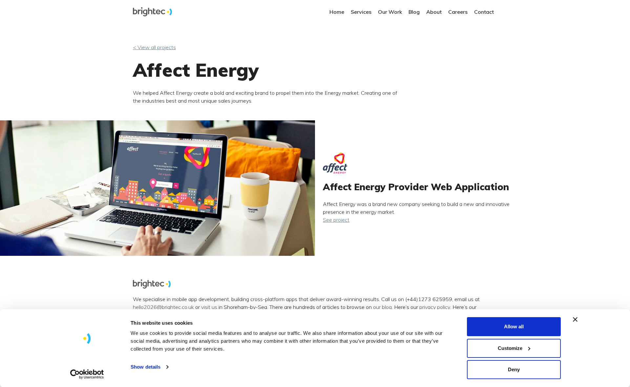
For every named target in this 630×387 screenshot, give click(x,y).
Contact (484, 12)
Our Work (390, 12)
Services (361, 12)
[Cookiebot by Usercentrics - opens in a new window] (87, 374)
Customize (510, 348)
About (434, 12)
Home (336, 12)
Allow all (514, 326)
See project (336, 219)
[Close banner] (575, 319)
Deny (514, 369)
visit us (209, 307)
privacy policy (434, 307)
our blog (382, 307)
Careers (458, 12)
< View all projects (154, 47)
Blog (414, 12)
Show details (145, 367)
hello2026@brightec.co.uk (163, 307)
